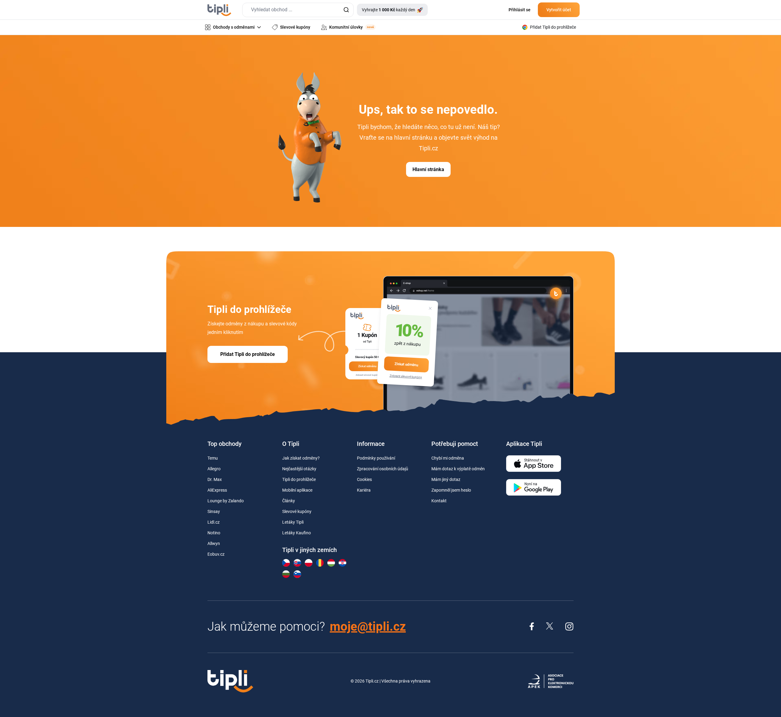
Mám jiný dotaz (445, 479)
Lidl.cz (213, 522)
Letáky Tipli (293, 522)
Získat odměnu (406, 364)
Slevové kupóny (296, 511)
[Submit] (346, 10)
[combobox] (298, 10)
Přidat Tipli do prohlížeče (247, 354)
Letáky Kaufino (296, 532)
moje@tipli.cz (368, 626)
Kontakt (439, 500)
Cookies (364, 479)
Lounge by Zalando (225, 500)
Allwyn (213, 543)
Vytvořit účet (558, 9)
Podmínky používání (376, 458)
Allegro (214, 468)
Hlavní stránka (428, 169)
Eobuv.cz (216, 554)
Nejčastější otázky (299, 468)
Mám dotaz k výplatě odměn (458, 468)
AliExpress (217, 490)
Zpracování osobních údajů (382, 468)
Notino (213, 532)
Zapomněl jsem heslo (451, 490)
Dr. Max (214, 479)
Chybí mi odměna (447, 458)
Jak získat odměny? (301, 458)
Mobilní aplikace (297, 490)
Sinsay (213, 511)
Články (288, 500)
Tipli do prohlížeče (299, 479)
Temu (212, 458)
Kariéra (364, 490)
